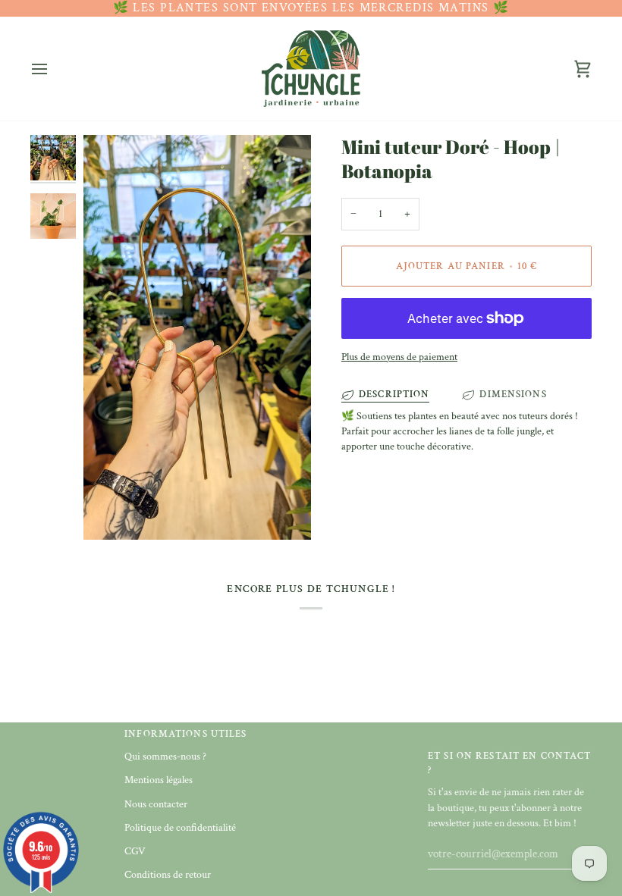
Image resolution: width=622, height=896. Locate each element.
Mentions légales (158, 780)
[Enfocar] (197, 337)
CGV (135, 851)
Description (394, 394)
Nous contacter (155, 804)
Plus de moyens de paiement (399, 357)
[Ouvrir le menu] (53, 69)
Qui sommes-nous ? (165, 756)
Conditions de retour (167, 875)
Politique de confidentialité (180, 828)
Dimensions (512, 394)
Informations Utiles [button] (185, 734)
